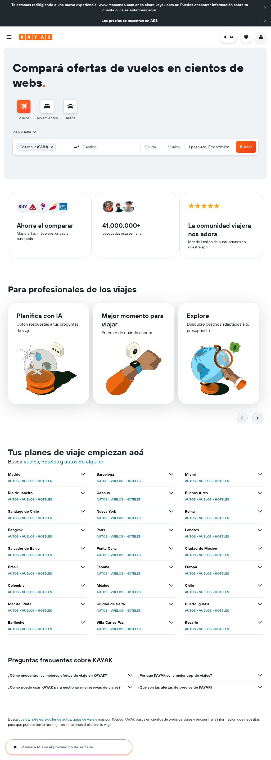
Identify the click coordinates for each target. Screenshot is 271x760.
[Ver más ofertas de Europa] (260, 567)
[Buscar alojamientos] (47, 106)
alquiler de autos (57, 719)
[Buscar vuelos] (24, 106)
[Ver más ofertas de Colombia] (83, 585)
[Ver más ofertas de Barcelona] (171, 474)
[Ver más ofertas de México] (171, 585)
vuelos (31, 461)
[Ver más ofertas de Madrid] (83, 474)
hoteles (50, 461)
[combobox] (25, 132)
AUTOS (13, 481)
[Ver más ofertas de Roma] (260, 511)
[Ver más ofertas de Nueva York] (171, 511)
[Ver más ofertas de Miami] (260, 474)
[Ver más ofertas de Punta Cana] (171, 548)
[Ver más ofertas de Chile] (260, 585)
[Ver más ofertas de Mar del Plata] (83, 604)
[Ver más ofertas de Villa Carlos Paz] (171, 622)
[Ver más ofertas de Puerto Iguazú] (260, 604)
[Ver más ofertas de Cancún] (171, 493)
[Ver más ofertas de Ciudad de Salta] (171, 604)
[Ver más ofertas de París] (171, 530)
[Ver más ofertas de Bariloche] (83, 622)
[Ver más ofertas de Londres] (260, 530)
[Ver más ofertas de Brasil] (83, 567)
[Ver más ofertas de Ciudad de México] (260, 548)
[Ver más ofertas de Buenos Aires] (260, 493)
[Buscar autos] (70, 106)
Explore (198, 316)
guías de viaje (83, 719)
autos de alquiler (83, 461)
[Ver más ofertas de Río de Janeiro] (83, 493)
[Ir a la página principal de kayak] (35, 37)
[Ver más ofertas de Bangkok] (83, 530)
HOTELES (45, 481)
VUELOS (28, 481)
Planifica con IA (39, 316)
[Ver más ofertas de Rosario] (260, 622)
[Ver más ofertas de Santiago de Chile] (83, 511)
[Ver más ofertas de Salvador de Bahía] (83, 548)
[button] (265, 7)
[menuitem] (24, 110)
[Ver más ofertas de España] (171, 567)
